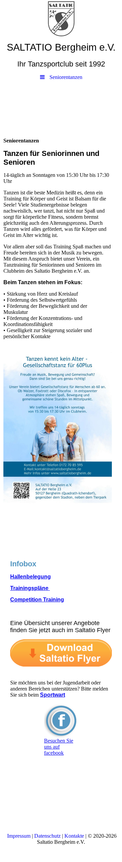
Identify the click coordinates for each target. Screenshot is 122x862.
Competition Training (37, 599)
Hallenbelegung (30, 577)
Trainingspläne (30, 588)
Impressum (18, 836)
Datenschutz (47, 836)
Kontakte (74, 836)
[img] (61, 18)
